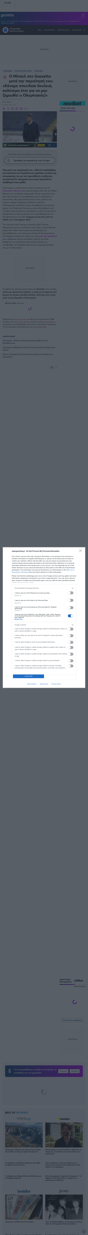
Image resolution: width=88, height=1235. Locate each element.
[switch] (70, 592)
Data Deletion (31, 684)
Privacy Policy (56, 684)
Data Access (44, 684)
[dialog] (44, 617)
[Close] (81, 551)
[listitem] (44, 588)
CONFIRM (29, 676)
